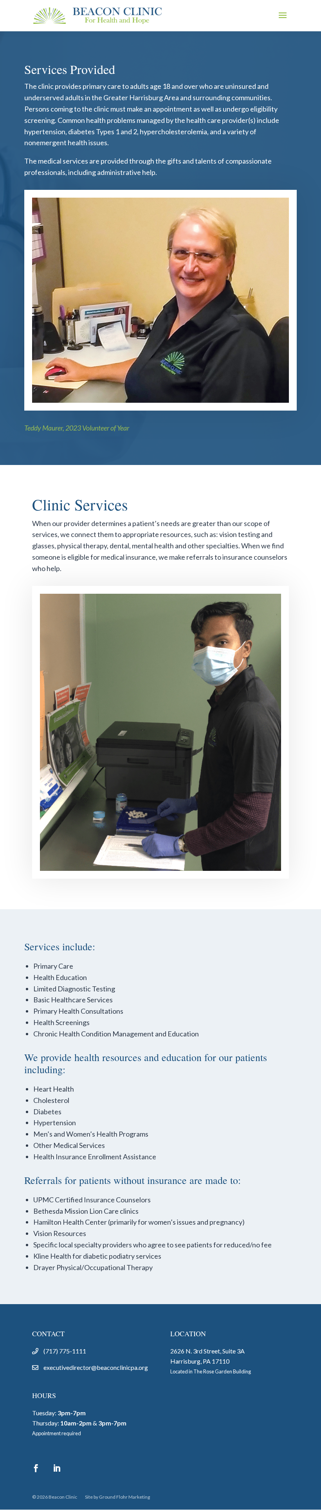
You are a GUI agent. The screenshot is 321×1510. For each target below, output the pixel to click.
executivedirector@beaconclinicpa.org (95, 1367)
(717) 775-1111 (64, 1351)
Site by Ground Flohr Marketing (117, 1497)
